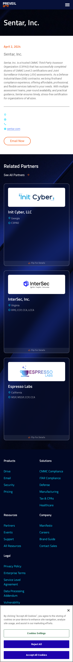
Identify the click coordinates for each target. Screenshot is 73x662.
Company (45, 515)
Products (9, 460)
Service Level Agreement (12, 581)
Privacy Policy (12, 566)
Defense (44, 485)
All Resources (12, 546)
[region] (36, 633)
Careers (44, 532)
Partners (9, 525)
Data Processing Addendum (14, 593)
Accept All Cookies (36, 655)
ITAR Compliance (50, 478)
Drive (7, 471)
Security (9, 485)
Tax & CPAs (46, 498)
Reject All (36, 644)
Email (7, 478)
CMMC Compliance (51, 471)
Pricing (8, 491)
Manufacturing (48, 491)
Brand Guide (47, 539)
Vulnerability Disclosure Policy (14, 604)
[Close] (68, 610)
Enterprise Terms (14, 573)
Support (9, 539)
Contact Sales (48, 546)
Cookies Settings (36, 633)
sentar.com (13, 128)
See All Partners (14, 175)
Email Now (17, 141)
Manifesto (45, 525)
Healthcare (46, 505)
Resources (10, 515)
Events (8, 532)
